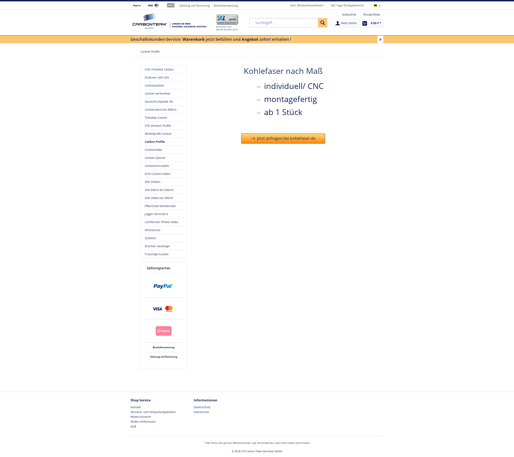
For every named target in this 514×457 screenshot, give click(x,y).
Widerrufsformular (143, 421)
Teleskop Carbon (156, 117)
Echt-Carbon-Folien (157, 174)
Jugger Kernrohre (156, 214)
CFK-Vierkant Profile (158, 126)
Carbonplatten (154, 85)
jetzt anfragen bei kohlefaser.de (285, 138)
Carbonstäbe (153, 150)
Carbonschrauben (157, 166)
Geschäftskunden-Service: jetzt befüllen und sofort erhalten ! (211, 39)
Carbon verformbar (158, 93)
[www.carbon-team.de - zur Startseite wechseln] (150, 21)
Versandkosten (265, 443)
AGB (133, 426)
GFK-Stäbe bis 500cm (159, 198)
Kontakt (136, 407)
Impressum (201, 412)
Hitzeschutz (152, 230)
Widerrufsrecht (141, 417)
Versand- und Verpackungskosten (153, 412)
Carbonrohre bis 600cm (160, 109)
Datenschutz (202, 407)
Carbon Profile (155, 142)
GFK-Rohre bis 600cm (159, 190)
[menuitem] (349, 14)
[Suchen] (322, 22)
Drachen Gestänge (157, 246)
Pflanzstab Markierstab (160, 206)
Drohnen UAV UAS (157, 77)
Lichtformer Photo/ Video (161, 222)
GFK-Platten (152, 182)
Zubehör (150, 238)
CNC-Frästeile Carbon (159, 69)
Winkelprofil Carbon (158, 134)
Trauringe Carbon (157, 254)
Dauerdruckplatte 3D (159, 101)
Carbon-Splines (155, 158)
